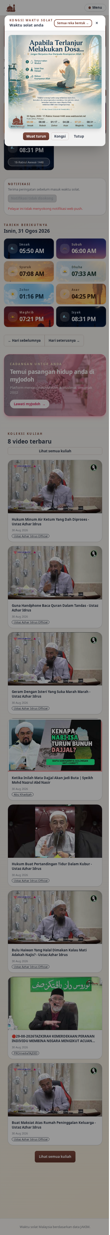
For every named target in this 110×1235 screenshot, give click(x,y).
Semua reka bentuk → (70, 25)
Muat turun (34, 136)
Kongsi (58, 136)
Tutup (77, 136)
